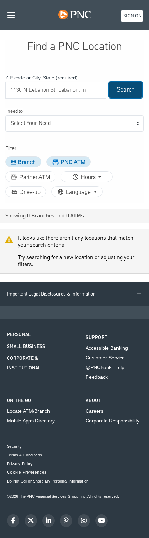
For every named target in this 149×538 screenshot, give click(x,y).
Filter (10, 148)
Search (126, 89)
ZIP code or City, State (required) (41, 77)
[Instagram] (84, 520)
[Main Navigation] (11, 14)
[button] (74, 294)
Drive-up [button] (30, 192)
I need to (14, 111)
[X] (31, 520)
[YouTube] (101, 520)
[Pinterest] (66, 520)
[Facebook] (13, 520)
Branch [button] (27, 162)
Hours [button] (89, 177)
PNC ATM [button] (73, 162)
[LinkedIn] (48, 520)
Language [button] (79, 192)
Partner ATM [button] (34, 177)
